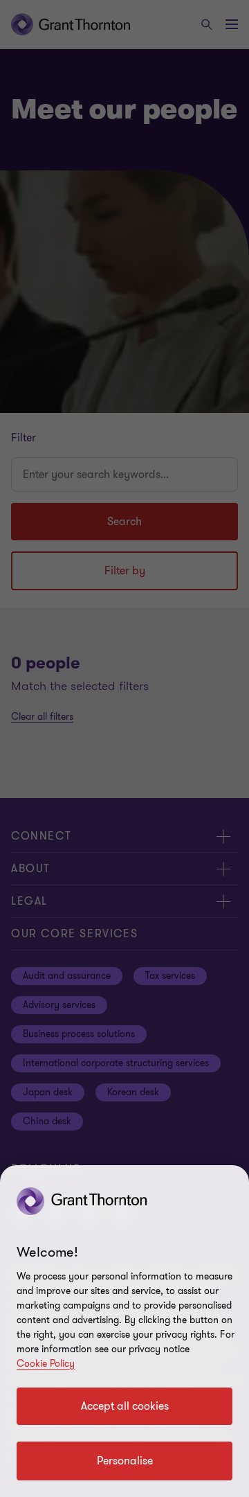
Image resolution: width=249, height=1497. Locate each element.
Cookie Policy (46, 1363)
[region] (124, 1331)
